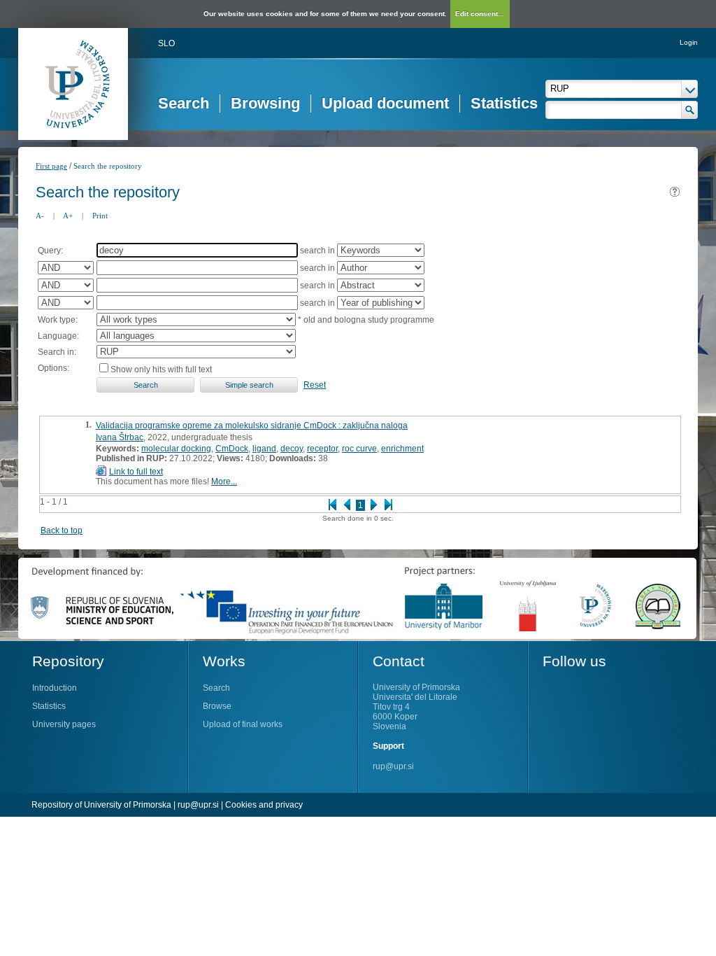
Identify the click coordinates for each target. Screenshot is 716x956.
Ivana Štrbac (119, 437)
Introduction (54, 688)
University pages (64, 724)
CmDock (231, 449)
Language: (58, 336)
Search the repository (107, 166)
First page (51, 166)
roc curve (359, 449)
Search (183, 103)
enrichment (402, 449)
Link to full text (136, 472)
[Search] (690, 110)
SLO (166, 43)
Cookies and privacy (264, 805)
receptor (322, 449)
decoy (291, 449)
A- (40, 215)
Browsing (265, 103)
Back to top (62, 530)
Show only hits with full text (161, 369)
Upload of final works (242, 724)
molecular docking (176, 449)
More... (224, 481)
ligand (264, 449)
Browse (217, 706)
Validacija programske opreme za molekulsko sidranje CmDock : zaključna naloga (252, 425)
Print (100, 215)
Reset (314, 385)
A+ (68, 215)
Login (689, 42)
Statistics (504, 103)
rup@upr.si (393, 766)
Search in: (57, 352)
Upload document (385, 103)
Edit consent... (479, 13)
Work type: (58, 320)
